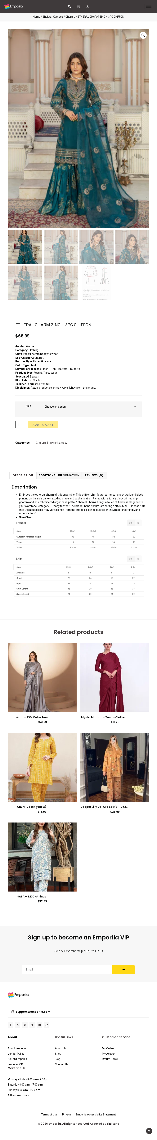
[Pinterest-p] (25, 1025)
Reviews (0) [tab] (94, 475)
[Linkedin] (32, 1025)
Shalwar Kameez (53, 16)
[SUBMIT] (123, 969)
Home (36, 16)
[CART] (78, 6)
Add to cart (43, 425)
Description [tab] (23, 475)
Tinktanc (113, 1124)
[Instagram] (39, 1025)
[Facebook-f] (10, 1025)
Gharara (70, 16)
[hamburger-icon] (149, 6)
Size (28, 405)
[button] (69, 6)
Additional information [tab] (58, 475)
